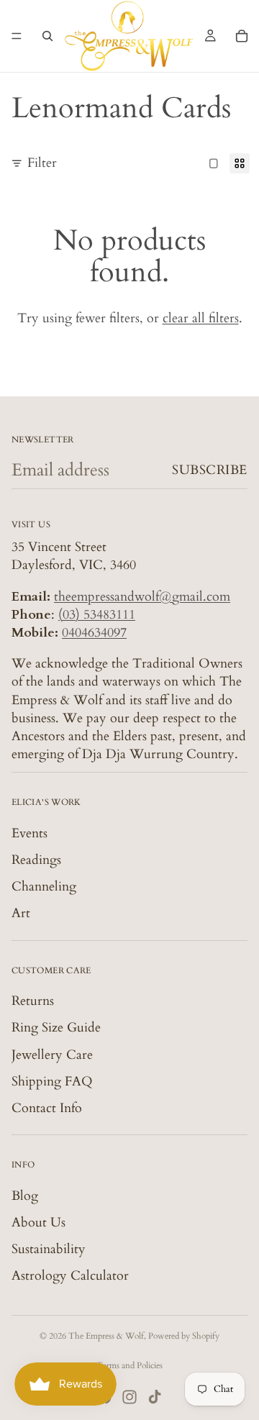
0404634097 (94, 633)
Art (21, 913)
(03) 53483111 (96, 615)
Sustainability (49, 1249)
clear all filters (201, 318)
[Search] (47, 36)
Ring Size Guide (56, 1028)
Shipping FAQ (52, 1082)
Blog (25, 1196)
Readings (36, 860)
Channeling (44, 887)
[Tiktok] (154, 1397)
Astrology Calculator (70, 1276)
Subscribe (209, 470)
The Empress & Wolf (106, 1336)
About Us (38, 1223)
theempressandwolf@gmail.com (142, 597)
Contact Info (47, 1108)
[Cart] (242, 36)
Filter (42, 163)
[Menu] (16, 36)
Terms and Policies (129, 1365)
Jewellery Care (52, 1055)
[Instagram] (129, 1397)
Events (29, 833)
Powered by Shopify (183, 1336)
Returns (33, 1001)
